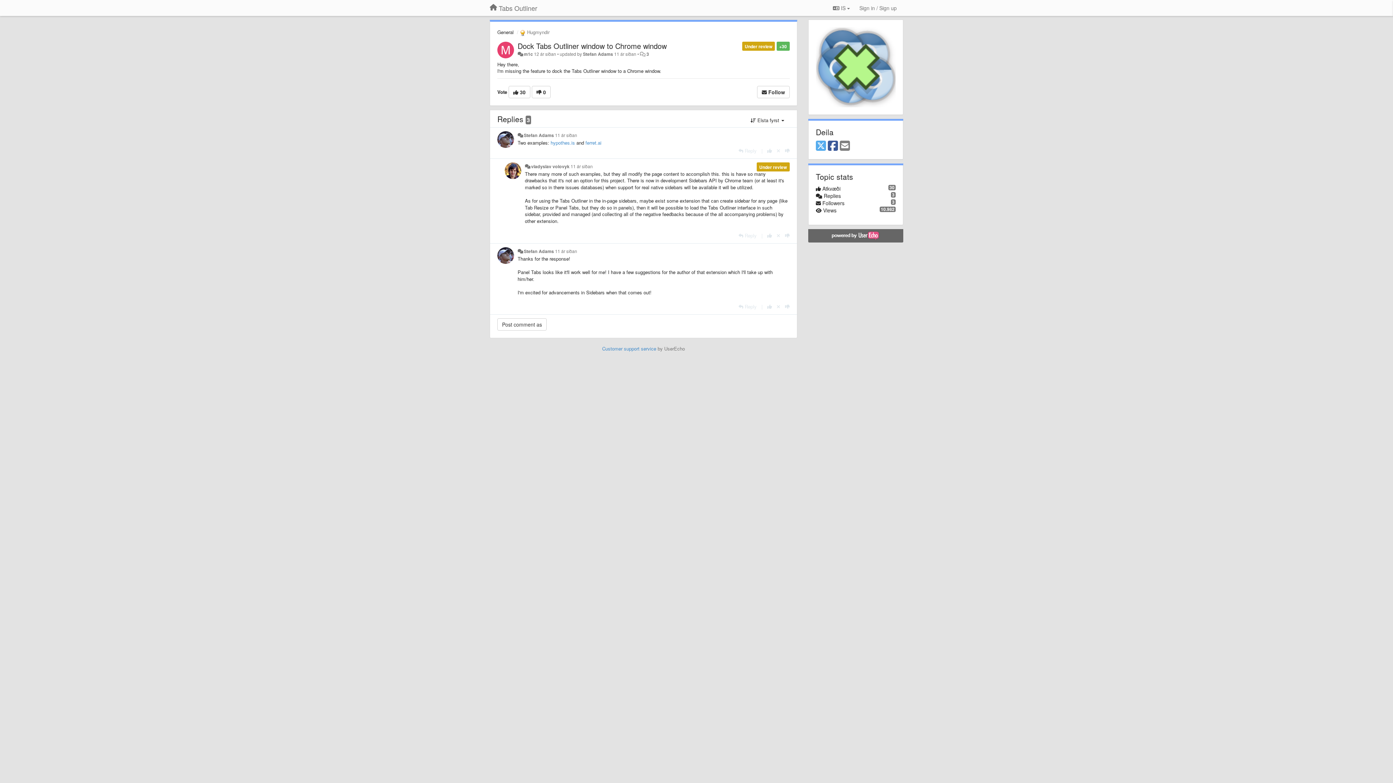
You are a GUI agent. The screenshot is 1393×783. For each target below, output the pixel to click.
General (505, 32)
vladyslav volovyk (550, 166)
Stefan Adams (598, 54)
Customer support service (629, 348)
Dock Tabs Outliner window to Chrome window (592, 46)
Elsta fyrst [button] (768, 120)
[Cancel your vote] (778, 150)
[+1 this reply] (769, 150)
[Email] (845, 146)
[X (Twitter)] (821, 146)
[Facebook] (833, 146)
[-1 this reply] (787, 150)
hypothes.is (563, 142)
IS (843, 8)
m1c (528, 54)
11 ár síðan (566, 135)
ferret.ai (593, 142)
